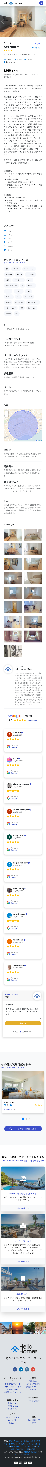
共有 (39, 43)
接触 (22, 1023)
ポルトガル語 (32, 1444)
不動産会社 (33, 1381)
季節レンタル (13, 1403)
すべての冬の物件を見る (25, 1128)
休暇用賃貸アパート (13, 1384)
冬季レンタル (13, 1406)
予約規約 (34, 1452)
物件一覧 (33, 1389)
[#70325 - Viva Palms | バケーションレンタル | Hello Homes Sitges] (23, 1085)
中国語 (32, 1449)
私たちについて (34, 1420)
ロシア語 (25, 1449)
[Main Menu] (41, 3)
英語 (11, 1441)
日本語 (18, 1449)
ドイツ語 (12, 1444)
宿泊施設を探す (13, 1389)
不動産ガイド (12, 1423)
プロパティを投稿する (33, 1400)
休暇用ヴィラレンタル (12, 1392)
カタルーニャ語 (20, 1441)
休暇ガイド (12, 1420)
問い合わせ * (9, 1004)
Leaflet (39, 440)
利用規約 (27, 1452)
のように (37, 47)
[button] (43, 21)
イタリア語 (21, 1444)
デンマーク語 (16, 1446)
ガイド (12, 1414)
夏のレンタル (13, 1409)
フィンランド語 (29, 1446)
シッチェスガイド (12, 1417)
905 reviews (33, 720)
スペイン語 (31, 1441)
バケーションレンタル (12, 1386)
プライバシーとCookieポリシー (23, 1454)
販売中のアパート (33, 1386)
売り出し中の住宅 (33, 1384)
